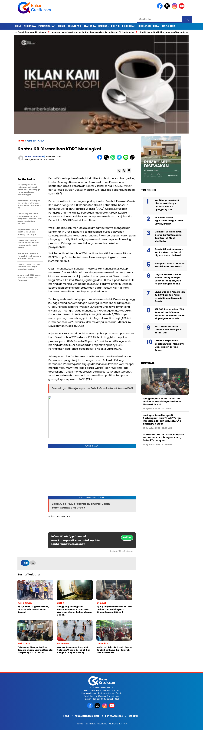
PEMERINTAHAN (46, 26)
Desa (156, 26)
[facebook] (160, 8)
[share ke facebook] (100, 159)
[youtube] (182, 8)
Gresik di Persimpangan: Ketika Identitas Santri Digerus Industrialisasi (169, 252)
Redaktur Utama (34, 156)
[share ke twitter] (107, 159)
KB (33, 562)
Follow (127, 537)
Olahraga (89, 26)
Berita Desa (168, 26)
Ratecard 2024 (114, 716)
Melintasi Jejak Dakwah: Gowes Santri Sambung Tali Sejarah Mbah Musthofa (168, 236)
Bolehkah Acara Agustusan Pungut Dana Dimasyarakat (169, 220)
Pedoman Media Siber (87, 716)
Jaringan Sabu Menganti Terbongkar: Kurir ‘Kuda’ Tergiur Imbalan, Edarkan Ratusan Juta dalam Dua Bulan (163, 419)
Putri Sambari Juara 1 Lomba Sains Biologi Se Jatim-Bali (168, 329)
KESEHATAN (144, 26)
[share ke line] (126, 159)
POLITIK (115, 26)
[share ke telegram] (120, 159)
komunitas (74, 26)
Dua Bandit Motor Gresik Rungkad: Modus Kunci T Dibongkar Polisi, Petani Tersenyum (164, 437)
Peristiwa (30, 26)
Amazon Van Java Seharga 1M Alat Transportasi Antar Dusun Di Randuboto (76, 32)
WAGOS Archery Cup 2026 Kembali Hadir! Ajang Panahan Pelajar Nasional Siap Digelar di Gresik (169, 314)
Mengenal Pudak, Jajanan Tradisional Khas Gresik (169, 265)
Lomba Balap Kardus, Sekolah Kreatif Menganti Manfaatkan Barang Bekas (169, 345)
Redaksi (133, 716)
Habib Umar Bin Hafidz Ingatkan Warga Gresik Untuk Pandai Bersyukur (161, 32)
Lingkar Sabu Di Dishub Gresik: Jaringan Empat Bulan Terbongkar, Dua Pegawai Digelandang (168, 279)
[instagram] (175, 8)
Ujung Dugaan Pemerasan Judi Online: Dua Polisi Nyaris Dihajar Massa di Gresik (170, 296)
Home (18, 26)
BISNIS (61, 26)
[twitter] (167, 8)
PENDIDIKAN (128, 26)
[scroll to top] (194, 725)
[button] (119, 171)
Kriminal (103, 26)
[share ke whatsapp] (113, 159)
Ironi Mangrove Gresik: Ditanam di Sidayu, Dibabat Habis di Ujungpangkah (167, 205)
